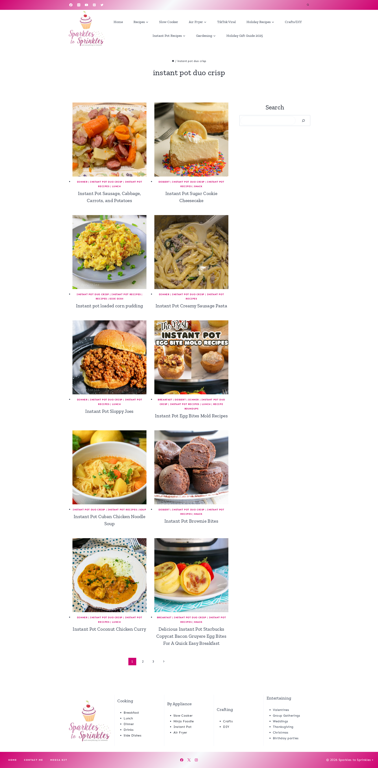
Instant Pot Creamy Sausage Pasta (191, 306)
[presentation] (109, 140)
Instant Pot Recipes (126, 294)
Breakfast (165, 399)
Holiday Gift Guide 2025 (244, 35)
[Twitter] (102, 5)
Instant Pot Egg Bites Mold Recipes (191, 416)
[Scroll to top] (369, 753)
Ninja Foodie (183, 721)
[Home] (173, 61)
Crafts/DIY (293, 22)
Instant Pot (182, 727)
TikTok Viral (226, 22)
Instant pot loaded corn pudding (109, 306)
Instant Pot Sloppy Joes (109, 411)
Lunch (116, 186)
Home (118, 22)
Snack (198, 186)
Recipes (101, 298)
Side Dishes (132, 735)
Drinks (128, 730)
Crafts (228, 721)
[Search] (303, 120)
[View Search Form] (308, 5)
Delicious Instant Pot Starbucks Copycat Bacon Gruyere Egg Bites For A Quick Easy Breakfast (191, 636)
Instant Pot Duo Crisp (106, 181)
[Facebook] (71, 5)
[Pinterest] (94, 5)
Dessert (164, 181)
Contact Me (33, 760)
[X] (189, 760)
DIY (226, 727)
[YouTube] (86, 5)
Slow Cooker (168, 22)
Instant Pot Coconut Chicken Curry (109, 629)
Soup (142, 509)
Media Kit (58, 760)
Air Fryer (180, 732)
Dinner (82, 181)
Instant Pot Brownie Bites (191, 521)
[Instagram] (79, 5)
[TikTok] (110, 5)
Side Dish (116, 298)
